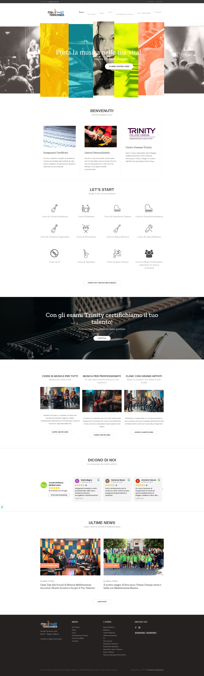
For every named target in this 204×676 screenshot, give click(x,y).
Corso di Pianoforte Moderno (149, 216)
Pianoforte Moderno (111, 646)
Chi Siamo (76, 627)
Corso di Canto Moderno (149, 236)
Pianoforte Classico (110, 644)
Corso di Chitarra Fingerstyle (54, 236)
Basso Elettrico (109, 627)
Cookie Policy (152, 633)
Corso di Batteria (86, 216)
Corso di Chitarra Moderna (55, 216)
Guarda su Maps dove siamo (51, 639)
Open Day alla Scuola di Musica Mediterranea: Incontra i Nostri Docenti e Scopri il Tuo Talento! (67, 586)
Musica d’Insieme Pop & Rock (114, 655)
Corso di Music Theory (118, 262)
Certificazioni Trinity (80, 635)
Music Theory (108, 652)
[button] (72, 489)
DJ (104, 638)
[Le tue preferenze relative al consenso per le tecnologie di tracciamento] (2, 507)
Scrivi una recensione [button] (59, 495)
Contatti (75, 641)
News (52, 581)
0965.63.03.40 (53, 2)
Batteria (106, 630)
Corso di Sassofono (86, 262)
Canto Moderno (109, 633)
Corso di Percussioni (86, 236)
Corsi (74, 633)
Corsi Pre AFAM (78, 638)
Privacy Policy (141, 633)
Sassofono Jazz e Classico (113, 649)
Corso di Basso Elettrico (117, 236)
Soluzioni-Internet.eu (155, 670)
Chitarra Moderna (110, 635)
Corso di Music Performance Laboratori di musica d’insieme (149, 265)
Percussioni (107, 641)
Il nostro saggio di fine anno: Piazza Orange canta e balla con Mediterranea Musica (132, 586)
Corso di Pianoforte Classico (117, 216)
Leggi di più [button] (109, 498)
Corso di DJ (54, 262)
